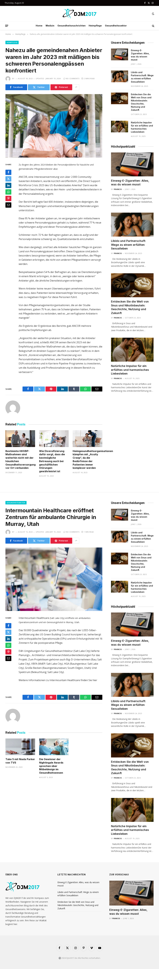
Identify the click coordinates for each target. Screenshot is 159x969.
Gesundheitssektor (116, 25)
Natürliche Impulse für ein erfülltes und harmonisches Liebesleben (142, 127)
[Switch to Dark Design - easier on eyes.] (152, 13)
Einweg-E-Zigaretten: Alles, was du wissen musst (140, 55)
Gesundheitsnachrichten (71, 25)
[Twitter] (8, 179)
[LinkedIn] (8, 185)
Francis (118, 189)
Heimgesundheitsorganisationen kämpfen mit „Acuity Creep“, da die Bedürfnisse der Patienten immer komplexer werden (87, 460)
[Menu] (6, 25)
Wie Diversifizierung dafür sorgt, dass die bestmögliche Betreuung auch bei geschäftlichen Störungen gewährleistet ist (52, 461)
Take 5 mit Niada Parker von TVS (20, 761)
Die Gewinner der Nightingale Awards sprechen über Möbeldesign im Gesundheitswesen (51, 766)
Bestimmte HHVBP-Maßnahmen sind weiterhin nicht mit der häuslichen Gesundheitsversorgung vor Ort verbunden (20, 460)
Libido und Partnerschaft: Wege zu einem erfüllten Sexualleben (142, 77)
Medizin (50, 25)
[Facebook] (8, 172)
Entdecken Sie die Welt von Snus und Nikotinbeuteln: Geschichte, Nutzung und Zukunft (141, 102)
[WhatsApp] (8, 192)
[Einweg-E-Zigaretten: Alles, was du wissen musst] (119, 54)
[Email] (8, 205)
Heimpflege (95, 25)
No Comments (73, 78)
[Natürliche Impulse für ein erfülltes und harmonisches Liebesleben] (119, 127)
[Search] (152, 25)
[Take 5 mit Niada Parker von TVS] (20, 746)
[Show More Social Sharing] (76, 87)
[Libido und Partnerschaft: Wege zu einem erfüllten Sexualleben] (119, 76)
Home (39, 25)
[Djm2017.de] (79, 13)
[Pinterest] (8, 198)
